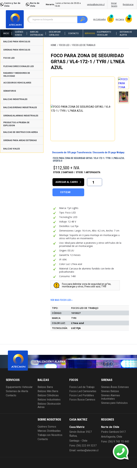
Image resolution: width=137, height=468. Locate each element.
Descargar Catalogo (55, 33)
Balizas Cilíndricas (48, 395)
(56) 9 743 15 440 (118, 442)
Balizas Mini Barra (48, 391)
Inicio (6, 33)
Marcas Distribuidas (36, 33)
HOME (53, 45)
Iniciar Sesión (114, 4)
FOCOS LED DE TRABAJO (83, 45)
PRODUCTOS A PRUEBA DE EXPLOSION (16, 124)
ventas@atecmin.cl (96, 4)
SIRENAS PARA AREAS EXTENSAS (20, 140)
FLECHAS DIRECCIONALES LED (18, 66)
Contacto (73, 33)
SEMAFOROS (9, 90)
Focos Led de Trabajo (82, 387)
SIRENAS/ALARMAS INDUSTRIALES (20, 115)
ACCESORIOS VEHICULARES (17, 82)
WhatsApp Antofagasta (98, 454)
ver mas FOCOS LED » (61, 300)
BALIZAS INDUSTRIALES (15, 99)
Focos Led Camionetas (82, 391)
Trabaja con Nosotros (50, 435)
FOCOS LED (9, 58)
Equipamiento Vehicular (104, 33)
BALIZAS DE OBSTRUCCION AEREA (20, 132)
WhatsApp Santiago (96, 448)
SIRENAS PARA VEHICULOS (16, 49)
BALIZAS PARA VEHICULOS (16, 41)
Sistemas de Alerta (126, 33)
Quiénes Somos (19, 33)
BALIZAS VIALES (11, 148)
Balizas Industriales (49, 400)
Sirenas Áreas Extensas (115, 387)
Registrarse (128, 4)
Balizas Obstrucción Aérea (49, 405)
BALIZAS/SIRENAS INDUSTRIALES (20, 107)
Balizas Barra (45, 387)
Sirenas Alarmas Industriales (110, 397)
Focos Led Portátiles (81, 395)
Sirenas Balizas (110, 391)
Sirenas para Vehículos (114, 403)
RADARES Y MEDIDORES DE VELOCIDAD (16, 75)
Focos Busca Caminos (82, 400)
